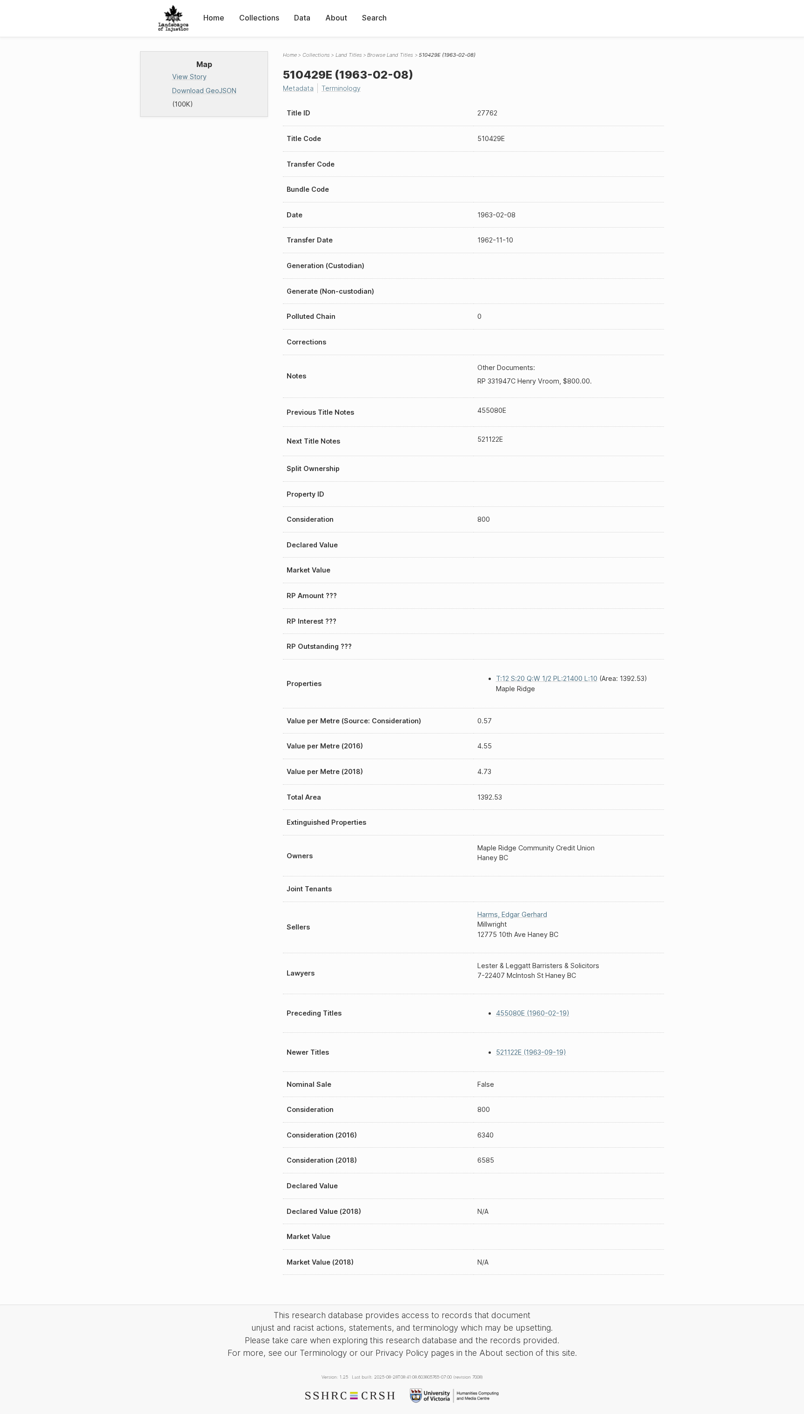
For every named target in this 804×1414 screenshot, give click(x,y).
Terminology (341, 88)
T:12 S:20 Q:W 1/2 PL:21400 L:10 (546, 678)
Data (302, 17)
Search (374, 17)
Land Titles (348, 55)
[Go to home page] (173, 18)
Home (213, 17)
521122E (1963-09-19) (531, 1052)
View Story (189, 77)
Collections (259, 17)
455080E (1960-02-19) (533, 1013)
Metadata (298, 88)
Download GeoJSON (204, 90)
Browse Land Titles (390, 55)
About (336, 17)
